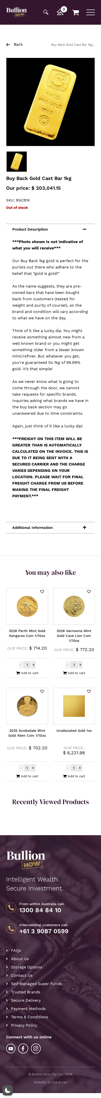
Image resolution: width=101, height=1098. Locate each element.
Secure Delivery (26, 1000)
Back (18, 44)
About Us (20, 958)
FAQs (16, 950)
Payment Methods (28, 1008)
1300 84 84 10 (40, 910)
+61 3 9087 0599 (43, 931)
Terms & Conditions (29, 1017)
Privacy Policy (24, 1025)
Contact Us (21, 975)
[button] (42, 592)
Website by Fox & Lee (50, 1082)
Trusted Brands (25, 992)
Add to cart (29, 673)
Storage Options (26, 967)
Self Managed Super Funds (36, 983)
